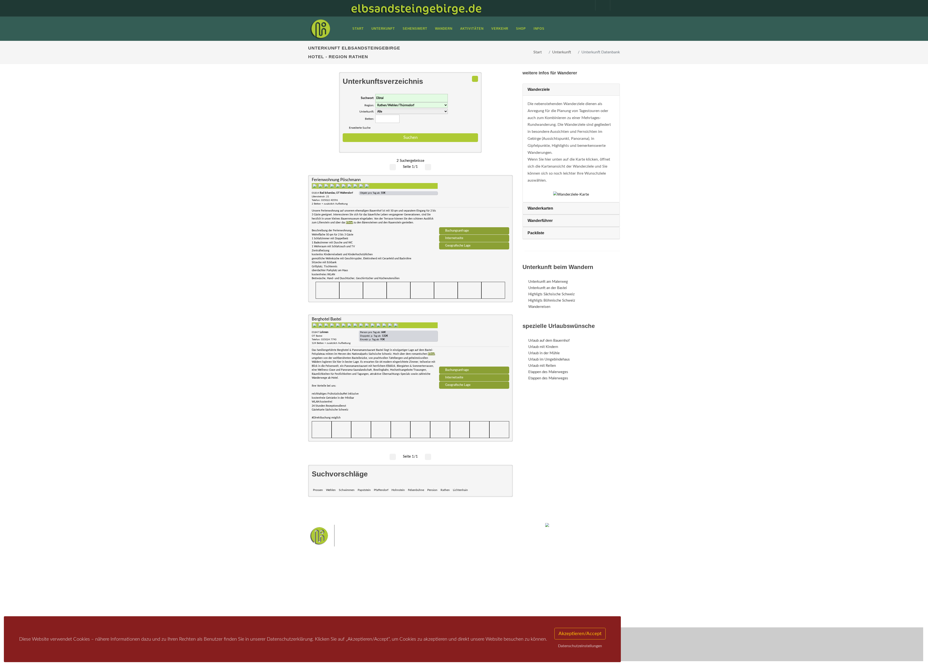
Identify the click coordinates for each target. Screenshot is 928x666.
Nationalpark (455, 580)
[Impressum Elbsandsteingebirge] (585, 5)
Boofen (478, 596)
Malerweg (436, 580)
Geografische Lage (458, 245)
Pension (432, 490)
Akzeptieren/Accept (580, 633)
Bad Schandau (447, 588)
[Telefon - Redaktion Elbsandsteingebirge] (600, 5)
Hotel (371, 579)
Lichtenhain (460, 490)
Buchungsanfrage (457, 230)
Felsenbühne (416, 490)
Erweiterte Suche (359, 127)
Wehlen (331, 490)
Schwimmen (347, 490)
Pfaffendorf (381, 490)
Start (537, 52)
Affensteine (477, 580)
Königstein (423, 596)
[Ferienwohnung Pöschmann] (474, 203)
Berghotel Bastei (326, 319)
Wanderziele (539, 89)
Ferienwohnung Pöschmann (336, 180)
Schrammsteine (500, 580)
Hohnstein (398, 490)
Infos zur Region (327, 586)
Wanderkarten (540, 208)
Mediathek (322, 592)
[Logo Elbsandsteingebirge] (320, 29)
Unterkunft (561, 52)
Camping (374, 605)
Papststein (364, 490)
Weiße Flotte (425, 588)
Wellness (463, 596)
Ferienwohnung (379, 592)
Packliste (536, 233)
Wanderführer (540, 221)
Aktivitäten (322, 605)
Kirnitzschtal (443, 596)
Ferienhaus (375, 598)
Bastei (420, 580)
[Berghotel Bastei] (474, 342)
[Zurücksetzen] (475, 79)
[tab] (571, 90)
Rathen (445, 490)
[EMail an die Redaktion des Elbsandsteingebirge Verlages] (615, 5)
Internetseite (454, 238)
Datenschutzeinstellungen (580, 646)
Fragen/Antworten (328, 579)
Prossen (318, 490)
